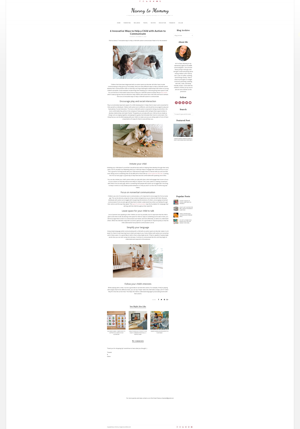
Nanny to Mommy (150, 10)
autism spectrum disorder (155, 173)
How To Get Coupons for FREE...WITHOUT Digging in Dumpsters (186, 208)
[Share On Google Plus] (167, 299)
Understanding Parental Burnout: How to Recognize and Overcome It (183, 139)
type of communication (139, 204)
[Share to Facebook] (158, 299)
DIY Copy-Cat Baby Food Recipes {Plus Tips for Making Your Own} (186, 221)
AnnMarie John (128, 427)
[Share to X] (161, 299)
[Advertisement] (183, 168)
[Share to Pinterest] (164, 299)
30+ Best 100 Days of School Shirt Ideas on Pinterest (185, 202)
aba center (164, 92)
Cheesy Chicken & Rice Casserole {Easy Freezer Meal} (186, 215)
